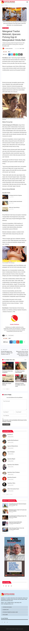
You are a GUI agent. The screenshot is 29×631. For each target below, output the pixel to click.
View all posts (10, 436)
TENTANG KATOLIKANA (7, 607)
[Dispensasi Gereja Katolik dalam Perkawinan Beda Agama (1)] (5, 523)
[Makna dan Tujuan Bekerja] (5, 209)
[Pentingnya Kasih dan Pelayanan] (5, 197)
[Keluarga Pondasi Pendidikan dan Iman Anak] (21, 378)
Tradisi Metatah (10, 335)
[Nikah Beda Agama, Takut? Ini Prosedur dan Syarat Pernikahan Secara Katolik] (5, 511)
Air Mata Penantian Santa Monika (15, 201)
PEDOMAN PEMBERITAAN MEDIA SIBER (10, 612)
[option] (14, 517)
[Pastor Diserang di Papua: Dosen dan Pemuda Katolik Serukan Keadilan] (5, 529)
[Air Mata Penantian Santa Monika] (5, 203)
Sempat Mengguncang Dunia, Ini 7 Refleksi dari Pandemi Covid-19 (7, 353)
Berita (4, 362)
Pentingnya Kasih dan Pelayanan (15, 195)
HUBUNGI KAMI (5, 609)
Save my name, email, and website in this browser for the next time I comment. (14, 421)
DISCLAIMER (5, 614)
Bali (6, 335)
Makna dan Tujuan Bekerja (14, 207)
